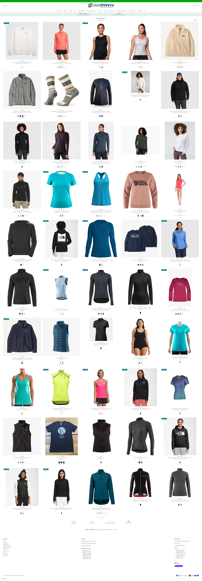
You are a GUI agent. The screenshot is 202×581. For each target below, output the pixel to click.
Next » (102, 517)
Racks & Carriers (132, 10)
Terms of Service (6, 551)
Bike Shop (99, 10)
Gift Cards (5, 550)
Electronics (105, 10)
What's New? (59, 10)
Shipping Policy (6, 544)
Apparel (70, 10)
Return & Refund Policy (7, 546)
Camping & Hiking (81, 10)
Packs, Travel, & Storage (91, 10)
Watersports (112, 10)
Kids (75, 10)
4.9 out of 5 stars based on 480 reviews (103, 529)
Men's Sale (5, 553)
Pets (144, 10)
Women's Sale (5, 555)
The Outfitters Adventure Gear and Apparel (11, 575)
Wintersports (139, 10)
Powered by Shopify (21, 575)
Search (4, 541)
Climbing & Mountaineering (121, 10)
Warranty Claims (6, 548)
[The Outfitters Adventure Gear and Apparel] (101, 5)
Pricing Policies (6, 543)
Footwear (65, 10)
